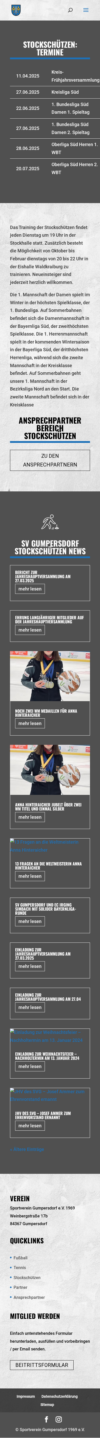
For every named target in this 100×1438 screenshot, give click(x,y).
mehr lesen (30, 589)
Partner (20, 1287)
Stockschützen (27, 1277)
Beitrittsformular (41, 1365)
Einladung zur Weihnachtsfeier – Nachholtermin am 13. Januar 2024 (47, 1056)
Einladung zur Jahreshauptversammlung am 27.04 (48, 997)
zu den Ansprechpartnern (50, 460)
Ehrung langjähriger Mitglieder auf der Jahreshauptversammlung (49, 619)
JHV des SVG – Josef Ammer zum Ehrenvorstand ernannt (43, 1115)
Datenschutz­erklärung (60, 1396)
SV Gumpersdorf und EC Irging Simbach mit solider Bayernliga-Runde (45, 909)
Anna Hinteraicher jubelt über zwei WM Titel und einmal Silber (48, 807)
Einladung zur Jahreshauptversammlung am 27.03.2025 (43, 954)
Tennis (20, 1267)
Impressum (26, 1396)
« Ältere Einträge (27, 1149)
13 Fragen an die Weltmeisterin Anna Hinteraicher (48, 866)
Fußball (20, 1257)
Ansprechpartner (29, 1297)
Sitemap (47, 1405)
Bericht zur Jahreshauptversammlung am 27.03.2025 (43, 576)
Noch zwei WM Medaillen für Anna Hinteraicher (46, 713)
